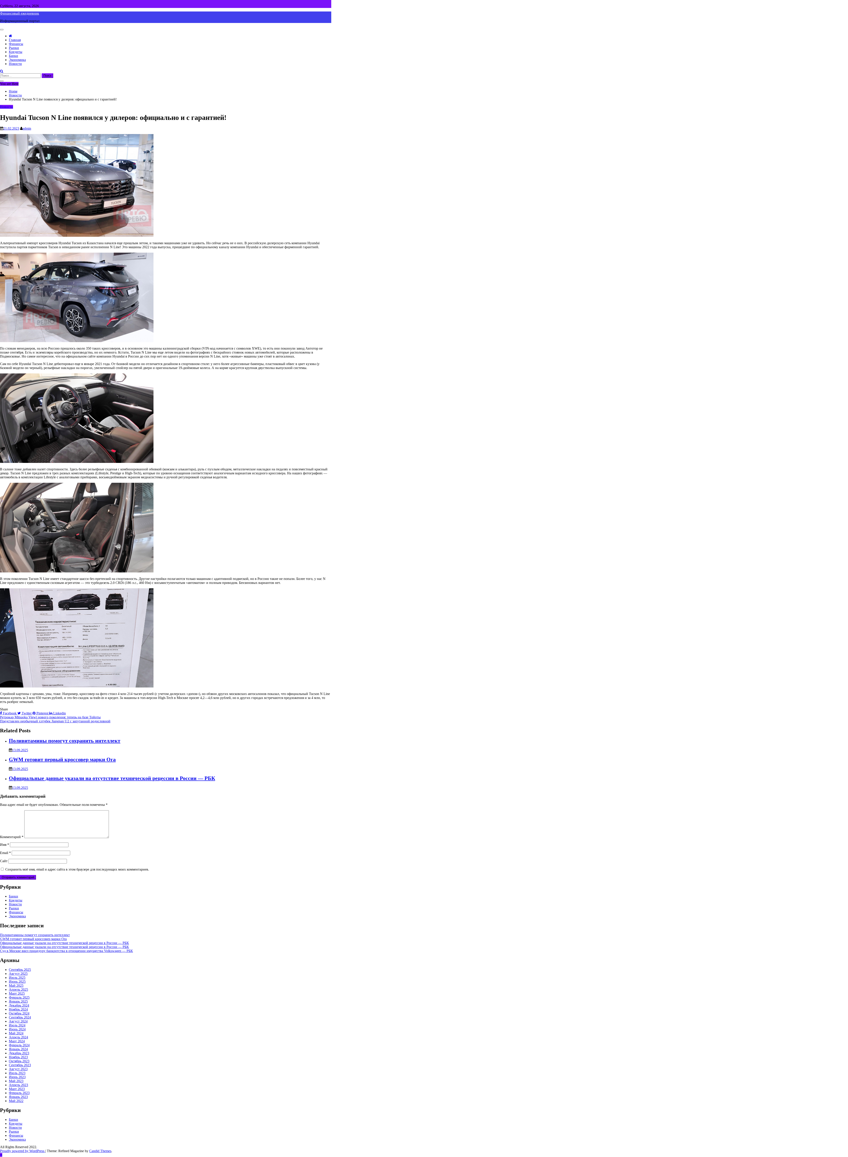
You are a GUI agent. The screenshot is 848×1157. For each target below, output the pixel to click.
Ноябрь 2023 (18, 1057)
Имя (4, 844)
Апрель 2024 (18, 1037)
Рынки (14, 48)
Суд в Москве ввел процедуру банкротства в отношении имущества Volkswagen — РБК (66, 951)
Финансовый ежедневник (19, 13)
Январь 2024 (18, 1049)
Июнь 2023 (17, 1077)
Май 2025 (16, 985)
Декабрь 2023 (19, 1053)
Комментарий (11, 837)
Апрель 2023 (18, 1085)
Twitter (26, 713)
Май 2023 (16, 1081)
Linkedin (59, 713)
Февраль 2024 (19, 1045)
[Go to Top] (1, 1155)
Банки (13, 56)
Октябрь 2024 (19, 1013)
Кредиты (15, 52)
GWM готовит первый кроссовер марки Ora (62, 759)
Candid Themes (100, 1151)
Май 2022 (16, 1101)
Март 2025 (17, 993)
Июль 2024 (17, 1025)
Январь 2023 (18, 1097)
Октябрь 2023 (19, 1061)
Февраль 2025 (19, 997)
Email (5, 853)
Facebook (9, 713)
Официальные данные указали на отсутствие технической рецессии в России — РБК (112, 778)
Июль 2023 (17, 1073)
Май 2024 (16, 1033)
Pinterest (42, 713)
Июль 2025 (17, 977)
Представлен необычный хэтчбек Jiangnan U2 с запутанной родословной (55, 721)
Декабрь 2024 (19, 1005)
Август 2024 (18, 1021)
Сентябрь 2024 (20, 1017)
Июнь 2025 (17, 981)
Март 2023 (17, 1089)
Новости (15, 64)
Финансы (16, 44)
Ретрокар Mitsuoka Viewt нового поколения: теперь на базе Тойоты (50, 717)
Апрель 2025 (18, 989)
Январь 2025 (18, 1001)
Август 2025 (18, 973)
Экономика (17, 60)
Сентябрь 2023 (20, 1065)
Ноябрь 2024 (18, 1009)
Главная (15, 40)
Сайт (4, 861)
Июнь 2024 (17, 1029)
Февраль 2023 (19, 1093)
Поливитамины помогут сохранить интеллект (64, 741)
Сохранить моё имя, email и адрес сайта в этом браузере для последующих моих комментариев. (77, 869)
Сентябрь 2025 (20, 969)
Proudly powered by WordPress (22, 1151)
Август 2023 (18, 1069)
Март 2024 (17, 1041)
